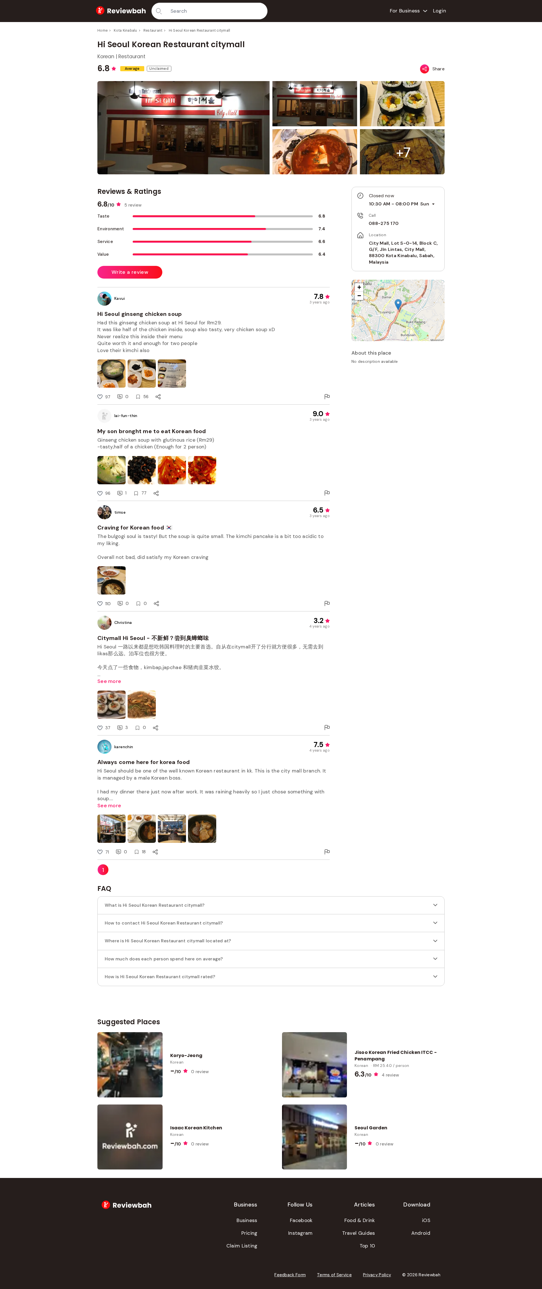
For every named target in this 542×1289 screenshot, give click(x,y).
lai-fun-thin (125, 415)
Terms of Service (334, 1275)
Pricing (249, 1233)
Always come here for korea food (143, 762)
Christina (123, 622)
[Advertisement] (398, 408)
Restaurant (153, 30)
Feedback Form (290, 1275)
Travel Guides (358, 1233)
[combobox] (217, 11)
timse (120, 512)
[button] (403, 152)
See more (109, 681)
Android (420, 1233)
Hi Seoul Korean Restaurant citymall (199, 30)
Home (102, 30)
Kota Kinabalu (125, 30)
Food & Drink (359, 1220)
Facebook (301, 1220)
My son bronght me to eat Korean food (151, 431)
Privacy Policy (377, 1275)
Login (439, 10)
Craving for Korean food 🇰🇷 (135, 527)
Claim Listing (241, 1246)
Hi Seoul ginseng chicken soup (139, 314)
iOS (426, 1220)
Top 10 (367, 1246)
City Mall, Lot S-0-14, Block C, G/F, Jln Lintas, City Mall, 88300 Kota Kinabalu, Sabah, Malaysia (403, 252)
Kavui (119, 298)
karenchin (123, 746)
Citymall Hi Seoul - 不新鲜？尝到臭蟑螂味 (153, 638)
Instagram (300, 1233)
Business (247, 1220)
